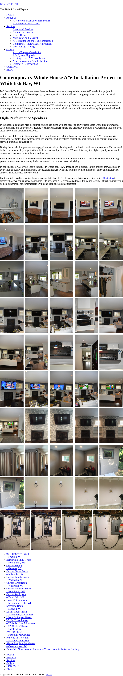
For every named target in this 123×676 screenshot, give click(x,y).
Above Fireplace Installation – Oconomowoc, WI (20, 645)
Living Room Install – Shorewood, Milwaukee (19, 613)
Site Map (49, 675)
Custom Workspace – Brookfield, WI (16, 596)
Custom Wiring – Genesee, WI (14, 567)
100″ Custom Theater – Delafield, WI (17, 627)
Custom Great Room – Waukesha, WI (16, 584)
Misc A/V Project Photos (19, 617)
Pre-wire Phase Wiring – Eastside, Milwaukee (17, 639)
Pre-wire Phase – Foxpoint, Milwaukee (18, 633)
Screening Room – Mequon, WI (14, 607)
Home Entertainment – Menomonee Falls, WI (18, 601)
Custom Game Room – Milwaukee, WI (17, 572)
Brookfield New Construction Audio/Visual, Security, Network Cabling (42, 649)
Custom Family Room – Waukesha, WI (17, 578)
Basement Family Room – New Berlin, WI (18, 561)
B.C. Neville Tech (9, 4)
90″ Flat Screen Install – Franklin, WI (17, 555)
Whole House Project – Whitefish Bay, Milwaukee (20, 622)
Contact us (108, 178)
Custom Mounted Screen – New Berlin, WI (19, 590)
